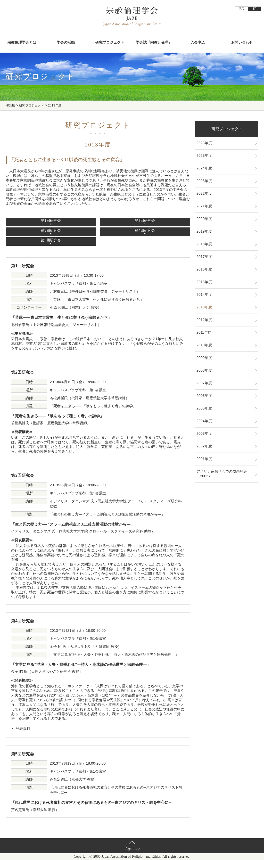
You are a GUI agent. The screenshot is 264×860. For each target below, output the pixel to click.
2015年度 (204, 282)
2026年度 (204, 143)
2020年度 (204, 219)
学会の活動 (66, 42)
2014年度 (204, 294)
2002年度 (204, 446)
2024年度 (204, 168)
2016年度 (204, 269)
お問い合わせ (242, 42)
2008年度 (204, 370)
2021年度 (204, 206)
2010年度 (204, 345)
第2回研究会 (145, 220)
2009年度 (204, 358)
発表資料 (23, 728)
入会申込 (198, 42)
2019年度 (204, 231)
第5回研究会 (51, 240)
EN (241, 9)
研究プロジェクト (109, 42)
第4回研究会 (145, 230)
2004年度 (204, 421)
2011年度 (203, 332)
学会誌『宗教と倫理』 (154, 42)
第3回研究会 (51, 230)
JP (254, 9)
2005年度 (204, 408)
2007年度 (204, 383)
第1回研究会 (51, 220)
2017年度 (204, 257)
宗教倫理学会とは (21, 42)
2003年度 (204, 433)
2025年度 (204, 155)
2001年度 (204, 459)
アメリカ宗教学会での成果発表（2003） (221, 473)
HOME (10, 105)
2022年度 (204, 193)
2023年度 (204, 181)
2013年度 (204, 307)
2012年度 (204, 320)
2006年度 (204, 396)
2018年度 (204, 244)
